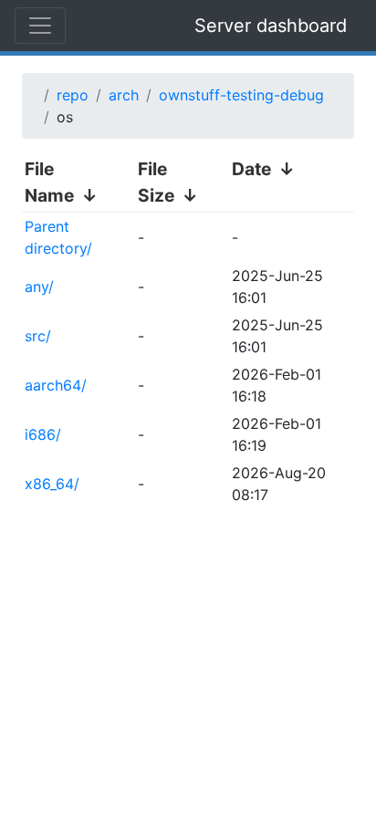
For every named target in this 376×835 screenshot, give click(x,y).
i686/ (43, 434)
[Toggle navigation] (40, 25)
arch (124, 95)
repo (73, 95)
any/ (39, 286)
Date (251, 169)
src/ (38, 336)
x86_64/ (52, 484)
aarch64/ (56, 385)
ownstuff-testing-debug (241, 95)
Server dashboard (270, 26)
